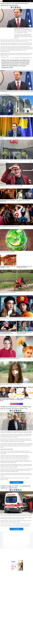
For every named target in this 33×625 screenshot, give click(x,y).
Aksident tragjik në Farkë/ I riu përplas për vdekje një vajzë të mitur (15, 487)
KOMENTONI (17, 482)
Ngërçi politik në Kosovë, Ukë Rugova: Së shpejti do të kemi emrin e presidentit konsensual (16, 159)
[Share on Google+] (14, 411)
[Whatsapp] (20, 7)
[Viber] (17, 7)
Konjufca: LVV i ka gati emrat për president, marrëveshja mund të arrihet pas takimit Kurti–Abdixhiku (16, 138)
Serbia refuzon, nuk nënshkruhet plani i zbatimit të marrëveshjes (14, 4)
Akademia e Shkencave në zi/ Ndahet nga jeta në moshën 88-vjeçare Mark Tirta (15, 407)
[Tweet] (13, 7)
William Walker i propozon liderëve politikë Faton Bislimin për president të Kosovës (14, 115)
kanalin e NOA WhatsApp (10, 57)
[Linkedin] (15, 7)
